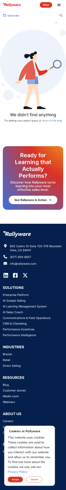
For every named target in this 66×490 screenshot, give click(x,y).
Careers (8, 421)
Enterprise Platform (16, 295)
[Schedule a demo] (46, 5)
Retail (6, 360)
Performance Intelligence (19, 335)
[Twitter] (25, 275)
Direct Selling (12, 365)
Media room (11, 396)
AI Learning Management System (25, 306)
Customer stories (14, 390)
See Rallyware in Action (33, 200)
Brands (7, 354)
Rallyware (12, 5)
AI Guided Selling (14, 300)
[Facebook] (15, 275)
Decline (34, 479)
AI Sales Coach (13, 312)
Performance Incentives (18, 329)
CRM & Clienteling (15, 323)
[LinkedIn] (6, 275)
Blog (6, 385)
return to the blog (52, 120)
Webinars (9, 402)
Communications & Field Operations (27, 318)
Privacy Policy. (18, 472)
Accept (15, 479)
